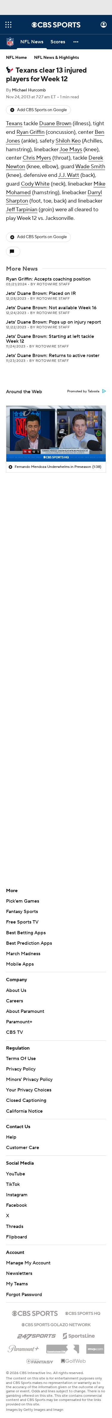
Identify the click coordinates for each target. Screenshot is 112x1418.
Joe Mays (70, 149)
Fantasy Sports (22, 912)
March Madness (23, 954)
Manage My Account (28, 1263)
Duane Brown (55, 123)
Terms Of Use (21, 1059)
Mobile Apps (20, 964)
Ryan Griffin (30, 132)
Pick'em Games (22, 901)
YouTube (15, 1174)
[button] (8, 24)
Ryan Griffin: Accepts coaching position (48, 279)
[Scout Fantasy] (40, 1361)
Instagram (16, 1195)
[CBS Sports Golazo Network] (56, 1324)
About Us (16, 990)
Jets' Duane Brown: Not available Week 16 (51, 308)
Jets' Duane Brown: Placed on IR (41, 293)
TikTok (13, 1184)
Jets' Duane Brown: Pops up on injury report (53, 322)
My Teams (17, 1284)
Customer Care (22, 1148)
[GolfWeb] (73, 1361)
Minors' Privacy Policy (29, 1079)
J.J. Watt (68, 175)
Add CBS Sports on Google (42, 110)
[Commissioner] (62, 1347)
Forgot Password (24, 1295)
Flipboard (16, 1237)
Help (11, 1137)
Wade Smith (90, 166)
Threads (14, 1226)
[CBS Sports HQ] (82, 1313)
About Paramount (25, 1011)
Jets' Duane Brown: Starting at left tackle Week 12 (50, 338)
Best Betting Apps (26, 933)
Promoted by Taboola (83, 391)
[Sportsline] (79, 1335)
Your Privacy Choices (28, 1090)
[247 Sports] (36, 1335)
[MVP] (95, 1347)
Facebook (16, 1205)
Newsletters (19, 1273)
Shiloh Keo (68, 140)
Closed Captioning (26, 1100)
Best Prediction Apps (29, 943)
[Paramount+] (23, 1347)
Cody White (35, 183)
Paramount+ (19, 1022)
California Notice (24, 1111)
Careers (14, 1001)
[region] (56, 434)
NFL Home (16, 57)
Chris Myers (37, 157)
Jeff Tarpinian (21, 209)
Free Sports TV (22, 922)
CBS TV (14, 1032)
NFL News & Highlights (56, 57)
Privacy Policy (21, 1069)
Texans (14, 123)
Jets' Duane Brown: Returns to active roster (52, 356)
